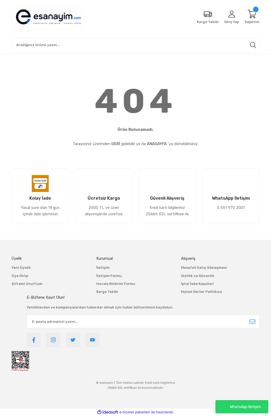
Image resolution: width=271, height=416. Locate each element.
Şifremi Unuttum (27, 284)
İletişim (103, 268)
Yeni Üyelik (21, 268)
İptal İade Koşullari (197, 284)
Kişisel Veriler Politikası (201, 292)
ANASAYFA (157, 143)
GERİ (115, 143)
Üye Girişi (20, 276)
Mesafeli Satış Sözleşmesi (204, 268)
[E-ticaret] (134, 412)
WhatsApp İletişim (245, 407)
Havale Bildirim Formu (115, 284)
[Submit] (252, 321)
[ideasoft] (107, 412)
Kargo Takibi (107, 292)
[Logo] (48, 17)
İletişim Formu (109, 276)
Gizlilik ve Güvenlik (197, 276)
